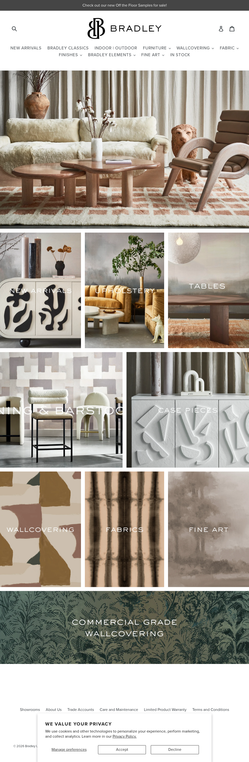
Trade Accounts (80, 709)
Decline (174, 749)
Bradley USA (33, 746)
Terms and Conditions (210, 709)
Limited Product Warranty (165, 709)
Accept (122, 749)
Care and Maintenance (119, 709)
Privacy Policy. (125, 736)
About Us (54, 709)
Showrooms (30, 709)
